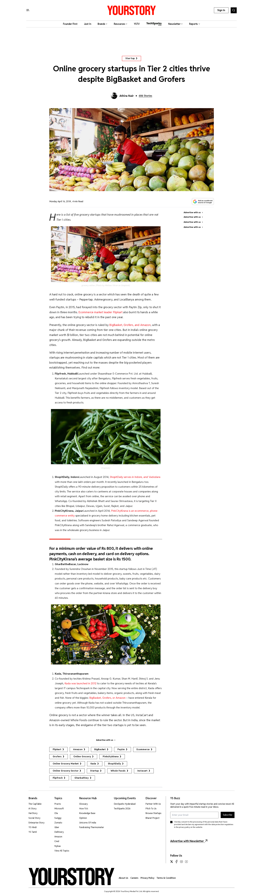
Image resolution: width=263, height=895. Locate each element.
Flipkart (57, 749)
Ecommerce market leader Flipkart (100, 312)
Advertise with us (104, 740)
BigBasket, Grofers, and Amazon (130, 325)
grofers (57, 756)
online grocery (82, 756)
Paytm (121, 749)
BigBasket (100, 749)
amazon (78, 749)
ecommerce (143, 749)
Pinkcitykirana (110, 756)
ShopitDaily (114, 763)
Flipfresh (58, 777)
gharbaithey (82, 777)
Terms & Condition (166, 878)
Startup (130, 58)
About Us (123, 878)
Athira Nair (126, 95)
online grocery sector (66, 770)
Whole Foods (118, 770)
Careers (134, 878)
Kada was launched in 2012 (81, 683)
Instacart (142, 770)
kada (93, 763)
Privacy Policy (147, 878)
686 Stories (145, 95)
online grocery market (66, 763)
